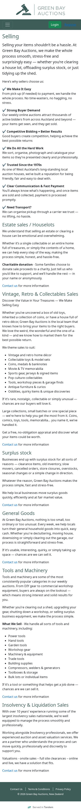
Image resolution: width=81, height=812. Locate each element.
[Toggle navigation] (7, 24)
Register (70, 25)
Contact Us (16, 789)
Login (55, 25)
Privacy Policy (63, 789)
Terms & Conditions (39, 789)
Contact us (10, 286)
